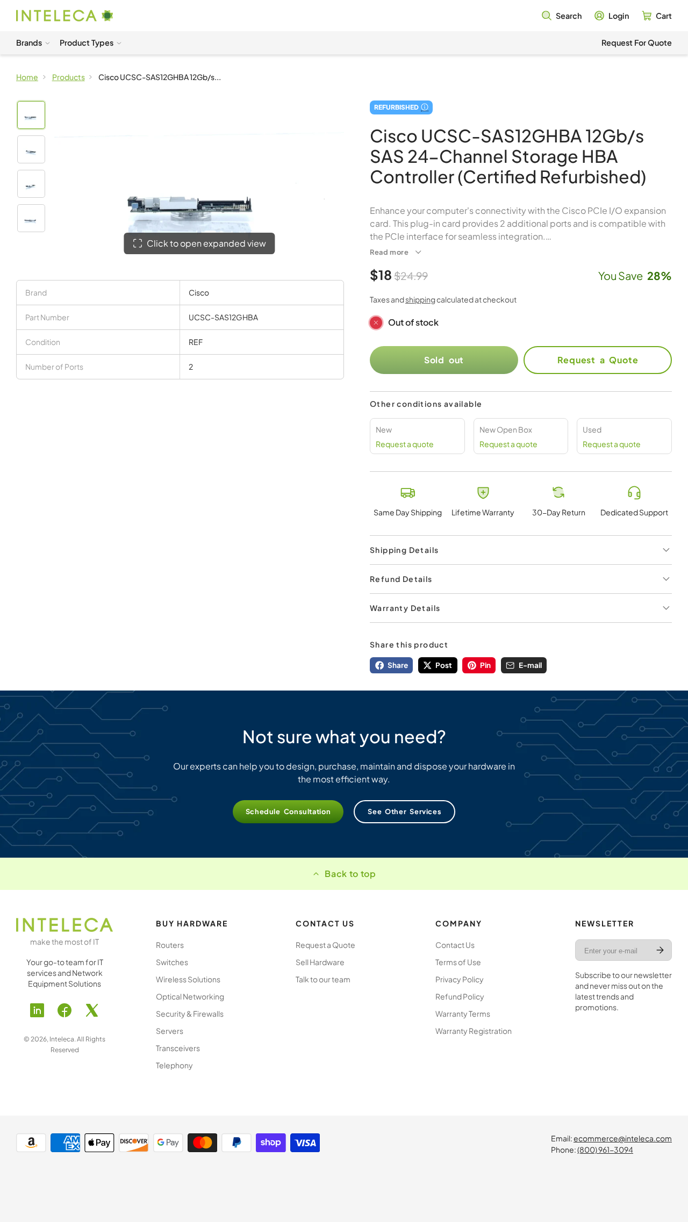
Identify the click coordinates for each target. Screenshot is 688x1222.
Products (68, 77)
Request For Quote (636, 42)
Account (611, 15)
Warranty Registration (473, 1031)
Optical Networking (190, 996)
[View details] (64, 925)
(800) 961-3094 (605, 1149)
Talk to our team (323, 979)
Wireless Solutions (188, 979)
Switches (172, 962)
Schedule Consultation (288, 811)
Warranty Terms (462, 1013)
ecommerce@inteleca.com (623, 1138)
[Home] (64, 16)
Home (27, 77)
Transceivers (178, 1048)
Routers (170, 945)
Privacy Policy (459, 979)
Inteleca (61, 1039)
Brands (29, 42)
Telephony (174, 1065)
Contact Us (455, 945)
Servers (169, 1031)
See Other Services (404, 811)
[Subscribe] (660, 950)
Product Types (86, 42)
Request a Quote (598, 359)
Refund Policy (459, 996)
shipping (420, 299)
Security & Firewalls (190, 1013)
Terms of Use (458, 962)
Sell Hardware (320, 962)
